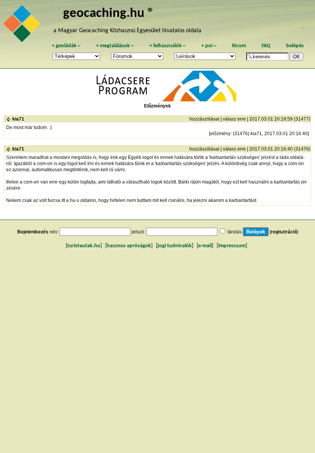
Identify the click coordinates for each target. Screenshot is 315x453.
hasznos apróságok (129, 245)
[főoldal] (23, 25)
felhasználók (167, 45)
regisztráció (284, 232)
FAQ (266, 45)
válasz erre (234, 119)
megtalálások (115, 45)
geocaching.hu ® (108, 13)
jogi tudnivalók (175, 245)
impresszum (231, 245)
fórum (239, 45)
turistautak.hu (83, 245)
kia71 (18, 119)
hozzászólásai (204, 119)
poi (208, 45)
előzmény (220, 133)
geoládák (66, 45)
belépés (295, 45)
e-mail (205, 245)
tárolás (234, 232)
